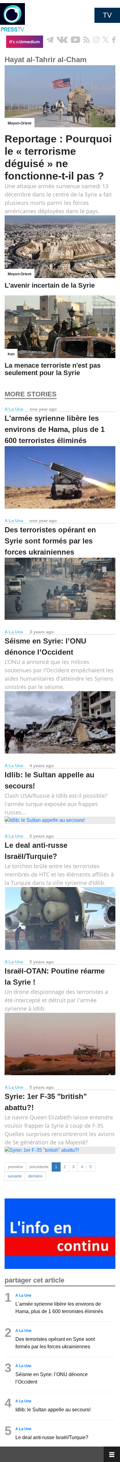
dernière (35, 1176)
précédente (39, 1167)
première (15, 1167)
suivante (15, 1176)
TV (107, 15)
